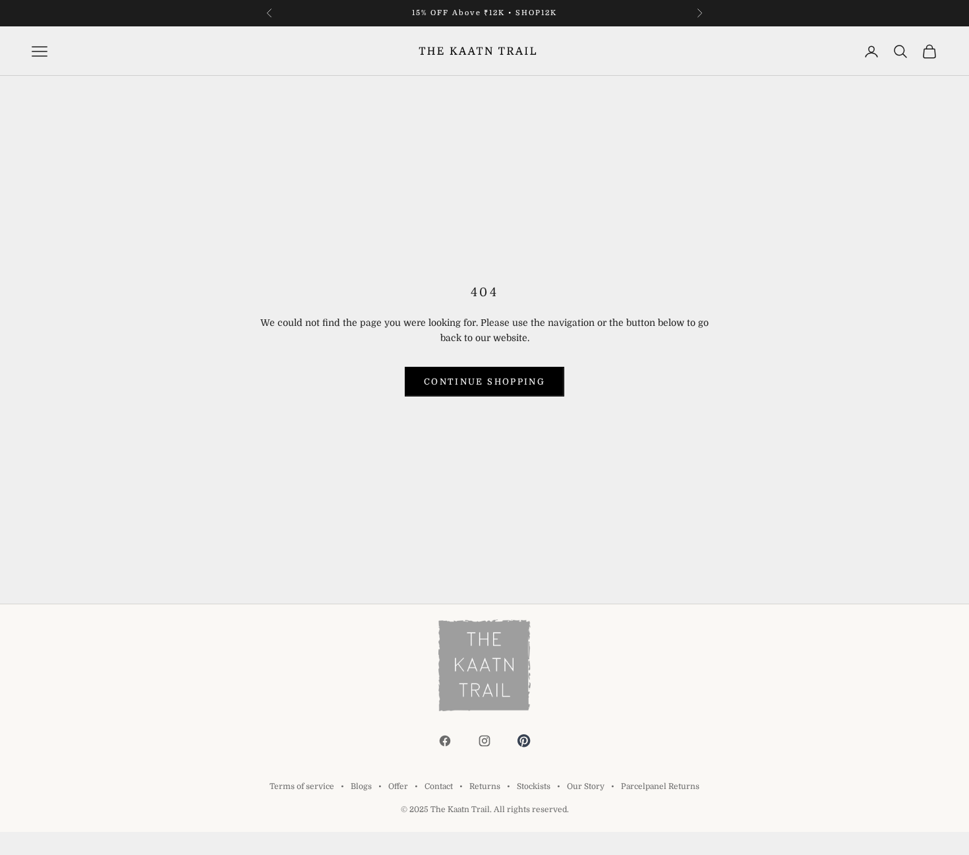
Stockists (533, 786)
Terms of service (302, 786)
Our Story (585, 786)
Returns (484, 786)
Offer (398, 786)
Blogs (361, 786)
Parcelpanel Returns (660, 786)
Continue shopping (484, 382)
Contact (439, 786)
